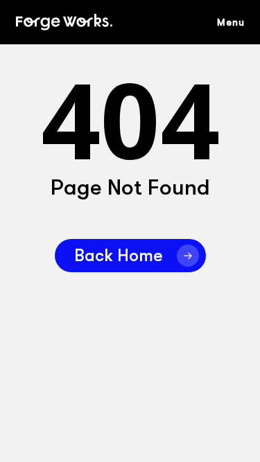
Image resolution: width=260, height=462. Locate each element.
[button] (238, 22)
